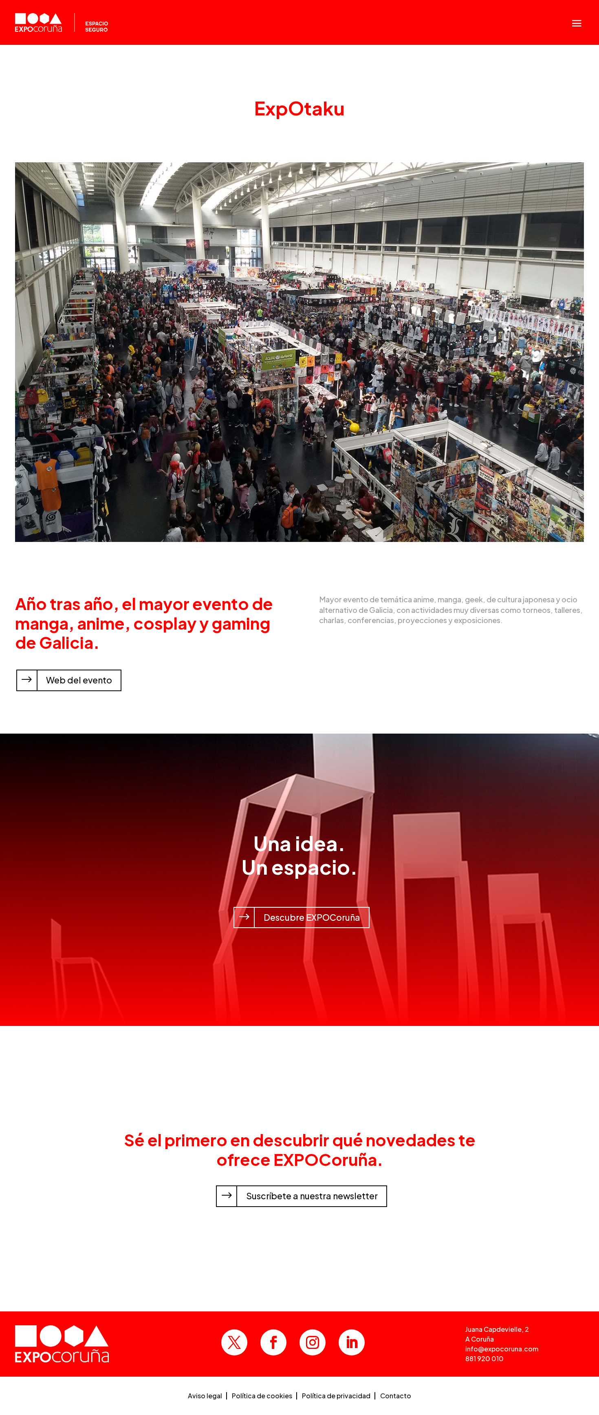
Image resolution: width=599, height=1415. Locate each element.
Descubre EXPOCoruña (312, 917)
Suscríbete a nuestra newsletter (312, 1195)
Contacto (395, 1396)
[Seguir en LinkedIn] (352, 1342)
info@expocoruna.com (501, 1348)
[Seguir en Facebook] (273, 1342)
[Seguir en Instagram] (313, 1342)
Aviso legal (205, 1396)
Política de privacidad (336, 1396)
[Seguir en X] (234, 1342)
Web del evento (79, 679)
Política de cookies (262, 1396)
